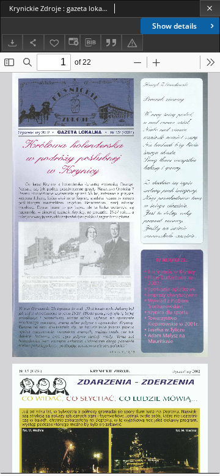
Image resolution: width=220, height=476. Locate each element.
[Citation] (111, 42)
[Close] (210, 8)
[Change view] (72, 42)
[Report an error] (132, 42)
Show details (174, 26)
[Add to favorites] (54, 42)
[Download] (12, 42)
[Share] (33, 42)
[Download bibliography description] (90, 42)
